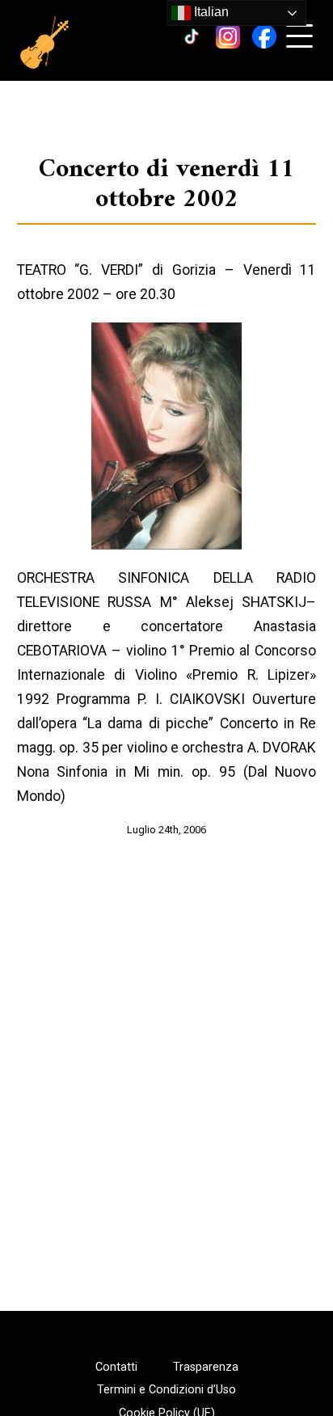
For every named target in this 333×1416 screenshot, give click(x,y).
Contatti (116, 1367)
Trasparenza (205, 1367)
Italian (210, 12)
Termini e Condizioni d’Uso (166, 1390)
